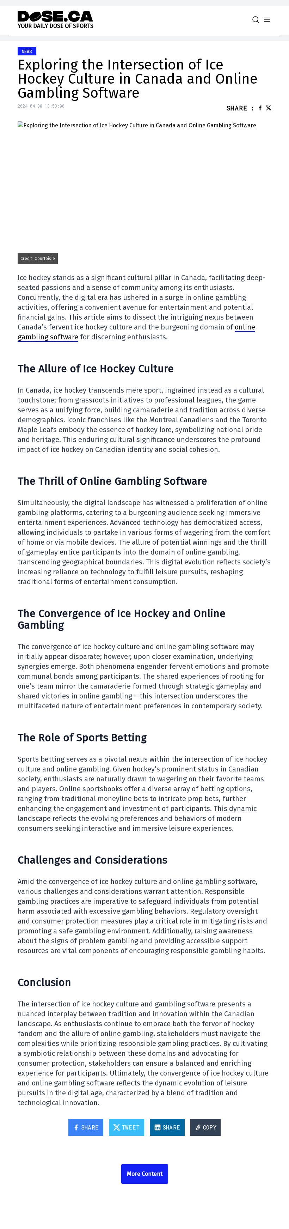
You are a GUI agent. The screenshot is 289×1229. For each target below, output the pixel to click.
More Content (144, 1173)
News (27, 51)
